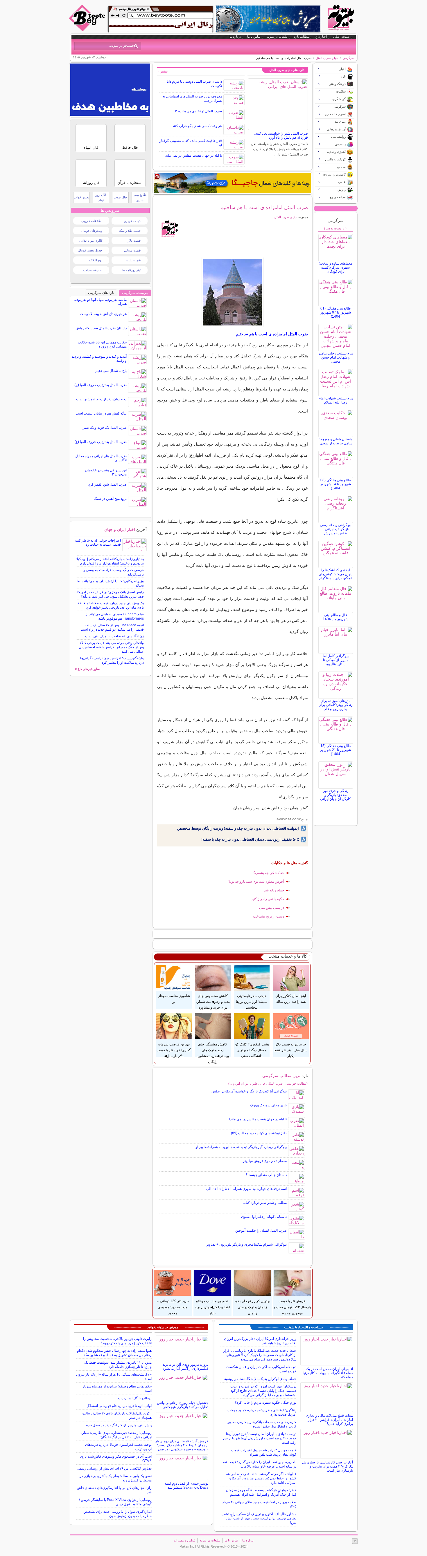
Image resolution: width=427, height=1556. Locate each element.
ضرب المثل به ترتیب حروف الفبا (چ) (100, 385)
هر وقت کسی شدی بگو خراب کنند (197, 126)
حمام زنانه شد (274, 890)
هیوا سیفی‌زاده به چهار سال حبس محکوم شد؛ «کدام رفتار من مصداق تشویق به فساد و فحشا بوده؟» (114, 1353)
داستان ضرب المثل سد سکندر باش (101, 328)
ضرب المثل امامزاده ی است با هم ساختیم (264, 207)
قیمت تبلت (133, 260)
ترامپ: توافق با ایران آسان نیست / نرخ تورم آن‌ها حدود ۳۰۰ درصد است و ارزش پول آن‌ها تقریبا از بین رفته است (259, 1438)
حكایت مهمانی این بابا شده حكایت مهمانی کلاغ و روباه (102, 344)
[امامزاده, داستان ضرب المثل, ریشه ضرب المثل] (232, 292)
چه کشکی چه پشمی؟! (268, 873)
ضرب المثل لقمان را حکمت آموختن (261, 1230)
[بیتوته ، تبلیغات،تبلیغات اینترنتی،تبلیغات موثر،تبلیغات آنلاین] (160, 19)
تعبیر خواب (81, 197)
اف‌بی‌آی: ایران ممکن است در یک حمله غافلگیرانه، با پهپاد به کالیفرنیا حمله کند (328, 1373)
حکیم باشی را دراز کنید (267, 899)
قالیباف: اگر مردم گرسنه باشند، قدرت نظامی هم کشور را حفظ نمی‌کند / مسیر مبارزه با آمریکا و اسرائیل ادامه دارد (261, 1478)
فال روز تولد (101, 197)
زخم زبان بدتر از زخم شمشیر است (101, 399)
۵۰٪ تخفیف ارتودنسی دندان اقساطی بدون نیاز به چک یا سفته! (250, 839)
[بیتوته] (87, 30)
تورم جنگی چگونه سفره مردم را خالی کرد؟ (265, 1403)
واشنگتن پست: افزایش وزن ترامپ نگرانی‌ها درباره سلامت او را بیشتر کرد (112, 660)
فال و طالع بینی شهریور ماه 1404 (335, 617)
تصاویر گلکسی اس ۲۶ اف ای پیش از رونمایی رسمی (114, 1468)
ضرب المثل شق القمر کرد (107, 484)
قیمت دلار (134, 240)
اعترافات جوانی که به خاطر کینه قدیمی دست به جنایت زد (98, 542)
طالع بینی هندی (140, 197)
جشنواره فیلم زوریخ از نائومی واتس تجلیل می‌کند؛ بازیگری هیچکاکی (182, 1405)
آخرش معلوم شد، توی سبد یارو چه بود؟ (256, 882)
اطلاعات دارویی (91, 220)
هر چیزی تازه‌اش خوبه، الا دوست (103, 314)
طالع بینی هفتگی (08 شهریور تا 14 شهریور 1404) (335, 484)
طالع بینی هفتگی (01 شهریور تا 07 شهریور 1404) (335, 312)
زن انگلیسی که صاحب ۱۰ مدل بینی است (114, 636)
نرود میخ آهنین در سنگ (110, 499)
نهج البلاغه (95, 260)
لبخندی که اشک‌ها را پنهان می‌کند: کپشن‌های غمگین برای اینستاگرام (335, 574)
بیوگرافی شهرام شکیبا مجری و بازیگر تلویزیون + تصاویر (246, 1244)
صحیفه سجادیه (92, 270)
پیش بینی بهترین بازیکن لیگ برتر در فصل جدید (118, 1425)
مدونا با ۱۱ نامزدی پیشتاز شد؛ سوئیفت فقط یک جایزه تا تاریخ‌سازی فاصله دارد (118, 1364)
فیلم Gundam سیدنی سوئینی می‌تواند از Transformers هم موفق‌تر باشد (115, 616)
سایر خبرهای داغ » (87, 669)
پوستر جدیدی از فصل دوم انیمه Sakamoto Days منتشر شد (186, 1485)
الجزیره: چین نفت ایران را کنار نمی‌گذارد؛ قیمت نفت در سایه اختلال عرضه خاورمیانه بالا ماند (258, 1464)
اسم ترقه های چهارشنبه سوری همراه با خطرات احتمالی (246, 1189)
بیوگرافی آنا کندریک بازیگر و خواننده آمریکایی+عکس (249, 1091)
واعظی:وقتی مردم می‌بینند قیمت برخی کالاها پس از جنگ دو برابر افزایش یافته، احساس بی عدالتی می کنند (111, 647)
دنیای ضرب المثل (327, 58)
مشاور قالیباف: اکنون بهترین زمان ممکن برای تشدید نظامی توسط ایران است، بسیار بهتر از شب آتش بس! (258, 1518)
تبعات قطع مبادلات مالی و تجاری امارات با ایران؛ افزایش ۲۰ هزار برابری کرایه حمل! (329, 1420)
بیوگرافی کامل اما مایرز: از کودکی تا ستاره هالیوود (336, 660)
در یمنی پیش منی (271, 908)
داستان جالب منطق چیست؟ (266, 1175)
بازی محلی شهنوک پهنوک (268, 1105)
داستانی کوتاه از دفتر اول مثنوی (264, 1217)
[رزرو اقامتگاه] (232, 183)
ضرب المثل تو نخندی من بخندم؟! (198, 111)
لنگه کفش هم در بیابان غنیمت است (101, 413)
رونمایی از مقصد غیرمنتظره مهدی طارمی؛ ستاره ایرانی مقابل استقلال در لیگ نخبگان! (116, 1435)
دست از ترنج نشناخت (268, 916)
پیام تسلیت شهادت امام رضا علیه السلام (336, 400)
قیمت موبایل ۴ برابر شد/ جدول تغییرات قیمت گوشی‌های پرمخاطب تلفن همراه (263, 1452)
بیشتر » (163, 71)
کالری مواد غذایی (90, 240)
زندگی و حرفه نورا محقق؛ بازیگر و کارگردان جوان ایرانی (335, 795)
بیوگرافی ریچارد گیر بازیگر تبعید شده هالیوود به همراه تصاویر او (241, 1147)
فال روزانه (91, 182)
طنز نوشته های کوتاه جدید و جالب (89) (259, 1133)
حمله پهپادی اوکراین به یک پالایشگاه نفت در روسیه (260, 1379)
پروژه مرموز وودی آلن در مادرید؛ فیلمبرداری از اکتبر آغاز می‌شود (185, 1367)
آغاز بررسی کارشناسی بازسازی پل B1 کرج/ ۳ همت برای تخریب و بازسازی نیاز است (327, 1466)
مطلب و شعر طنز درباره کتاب (265, 1203)
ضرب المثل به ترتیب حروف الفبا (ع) (101, 442)
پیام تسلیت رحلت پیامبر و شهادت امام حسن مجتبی (335, 357)
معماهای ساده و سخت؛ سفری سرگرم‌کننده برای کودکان (335, 267)
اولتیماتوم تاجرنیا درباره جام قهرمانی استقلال (119, 1406)
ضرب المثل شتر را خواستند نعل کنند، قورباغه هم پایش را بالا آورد (281, 135)
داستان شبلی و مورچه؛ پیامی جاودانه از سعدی (335, 441)
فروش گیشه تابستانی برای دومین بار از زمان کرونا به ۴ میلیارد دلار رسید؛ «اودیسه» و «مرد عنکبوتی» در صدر (181, 1445)
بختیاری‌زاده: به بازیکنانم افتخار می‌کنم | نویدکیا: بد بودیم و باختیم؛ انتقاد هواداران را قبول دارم (110, 561)
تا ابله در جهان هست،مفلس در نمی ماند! (193, 155)
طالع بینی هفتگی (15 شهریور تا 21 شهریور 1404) (335, 750)
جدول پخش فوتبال (90, 250)
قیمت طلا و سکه (130, 230)
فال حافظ (130, 147)
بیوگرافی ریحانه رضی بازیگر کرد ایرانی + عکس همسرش (335, 529)
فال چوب (120, 197)
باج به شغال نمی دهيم (111, 371)
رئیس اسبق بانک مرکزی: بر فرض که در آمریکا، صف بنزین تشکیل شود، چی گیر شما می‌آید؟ (110, 594)
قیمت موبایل (132, 250)
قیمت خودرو (132, 220)
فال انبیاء (91, 147)
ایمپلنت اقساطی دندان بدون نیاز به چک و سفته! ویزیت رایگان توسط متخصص (238, 828)
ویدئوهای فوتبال (91, 230)
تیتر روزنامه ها (131, 270)
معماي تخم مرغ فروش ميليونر (265, 1161)
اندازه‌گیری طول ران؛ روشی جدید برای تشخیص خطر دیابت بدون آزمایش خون (117, 1514)
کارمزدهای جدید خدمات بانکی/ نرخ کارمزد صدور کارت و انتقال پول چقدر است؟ (261, 1424)
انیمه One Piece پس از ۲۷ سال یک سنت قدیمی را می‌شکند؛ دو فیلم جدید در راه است (112, 627)
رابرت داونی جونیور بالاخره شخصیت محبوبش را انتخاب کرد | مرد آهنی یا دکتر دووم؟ (117, 1341)
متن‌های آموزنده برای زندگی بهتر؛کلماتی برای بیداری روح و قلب (336, 705)
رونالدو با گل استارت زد (134, 1398)
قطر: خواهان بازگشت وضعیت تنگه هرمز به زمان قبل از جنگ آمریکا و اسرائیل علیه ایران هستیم (261, 1492)
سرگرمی (348, 58)
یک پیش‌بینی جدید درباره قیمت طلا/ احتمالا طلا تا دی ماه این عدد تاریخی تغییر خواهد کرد (111, 605)
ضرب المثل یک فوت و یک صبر (105, 428)
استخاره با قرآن (130, 182)
